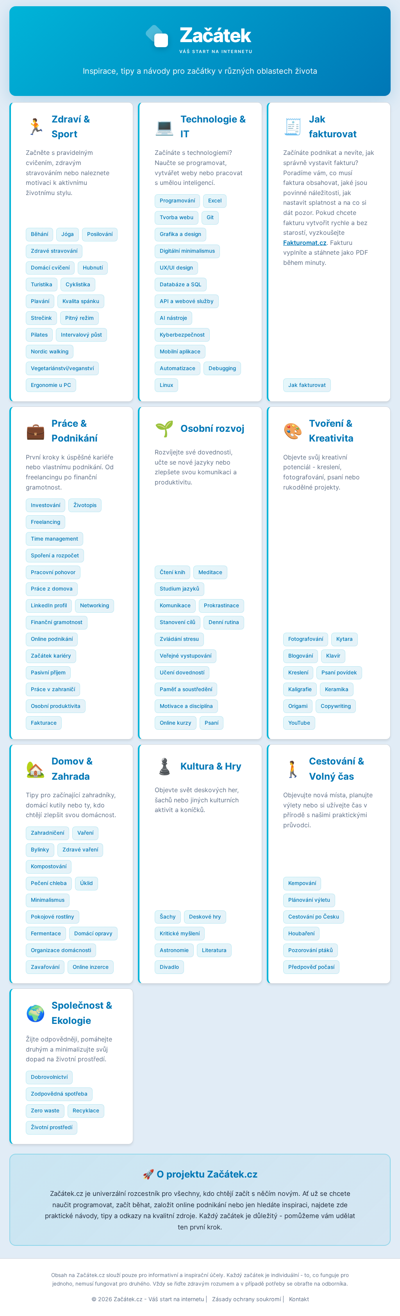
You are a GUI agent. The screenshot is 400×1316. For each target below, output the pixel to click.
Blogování (300, 656)
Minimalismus (47, 900)
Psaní (211, 723)
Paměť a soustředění (186, 689)
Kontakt (299, 1299)
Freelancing (45, 522)
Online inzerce (91, 967)
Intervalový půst (81, 335)
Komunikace (175, 605)
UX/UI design (176, 267)
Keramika (336, 689)
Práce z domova (52, 588)
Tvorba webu (176, 217)
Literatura (214, 950)
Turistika (41, 284)
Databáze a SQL (181, 284)
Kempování (302, 883)
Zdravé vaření (80, 849)
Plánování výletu (309, 900)
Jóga (67, 234)
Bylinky (40, 849)
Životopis (84, 505)
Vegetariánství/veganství (62, 368)
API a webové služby (187, 301)
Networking (94, 605)
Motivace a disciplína (186, 706)
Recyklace (86, 1110)
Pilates (39, 335)
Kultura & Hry (210, 766)
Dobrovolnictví (49, 1077)
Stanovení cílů (177, 622)
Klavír (333, 656)
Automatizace (177, 368)
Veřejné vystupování (185, 656)
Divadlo (169, 967)
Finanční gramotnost (56, 622)
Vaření (85, 833)
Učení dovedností (182, 672)
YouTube (299, 723)
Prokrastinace (221, 605)
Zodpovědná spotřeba (59, 1094)
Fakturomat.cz (305, 243)
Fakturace (44, 723)
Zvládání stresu (179, 639)
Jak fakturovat (307, 385)
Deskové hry (205, 916)
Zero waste (45, 1110)
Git (210, 217)
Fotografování (305, 639)
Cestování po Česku (313, 916)
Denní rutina (224, 622)
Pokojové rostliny (52, 916)
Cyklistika (78, 284)
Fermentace (46, 933)
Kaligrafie (300, 689)
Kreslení (298, 672)
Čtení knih (172, 572)
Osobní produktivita (55, 706)
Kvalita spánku (80, 301)
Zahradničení (47, 833)
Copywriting (336, 706)
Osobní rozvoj (212, 428)
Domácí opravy (93, 933)
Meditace (210, 572)
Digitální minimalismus (187, 251)
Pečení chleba (49, 883)
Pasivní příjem (48, 672)
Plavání (40, 301)
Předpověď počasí (311, 967)
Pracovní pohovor (53, 572)
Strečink (41, 318)
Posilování (99, 234)
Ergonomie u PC (51, 385)
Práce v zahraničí (53, 689)
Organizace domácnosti (61, 950)
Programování (177, 200)
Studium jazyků (179, 588)
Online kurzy (175, 723)
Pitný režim (79, 318)
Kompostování (48, 866)
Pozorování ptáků (310, 950)
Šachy (168, 916)
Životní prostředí (51, 1127)
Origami (297, 706)
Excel (214, 200)
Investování (45, 505)
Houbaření (301, 933)
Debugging (222, 368)
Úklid (86, 883)
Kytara (344, 639)
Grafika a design (180, 234)
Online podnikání (52, 639)
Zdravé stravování (54, 251)
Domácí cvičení (50, 267)
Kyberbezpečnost (182, 335)
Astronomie (174, 950)
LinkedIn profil (49, 605)
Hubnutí (93, 267)
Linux (166, 385)
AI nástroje (173, 318)
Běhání (39, 234)
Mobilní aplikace (180, 351)
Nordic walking (49, 351)
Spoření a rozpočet (55, 555)
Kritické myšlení (180, 933)
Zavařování (45, 967)
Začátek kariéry (51, 656)
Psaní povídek (339, 672)
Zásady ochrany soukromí (246, 1299)
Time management (54, 539)
